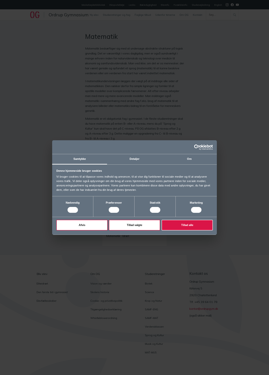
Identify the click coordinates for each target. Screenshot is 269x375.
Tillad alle (187, 225)
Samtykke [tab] (79, 158)
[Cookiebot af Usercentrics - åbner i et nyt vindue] (197, 147)
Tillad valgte (134, 225)
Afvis (82, 225)
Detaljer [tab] (135, 158)
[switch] (114, 210)
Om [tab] (189, 158)
